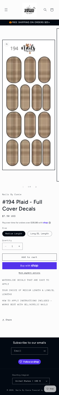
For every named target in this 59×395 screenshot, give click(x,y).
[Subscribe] (44, 351)
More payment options (29, 273)
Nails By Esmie (23, 390)
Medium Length (13, 233)
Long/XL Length (40, 233)
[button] (6, 9)
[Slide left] (23, 187)
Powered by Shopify (42, 390)
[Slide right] (36, 187)
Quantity (7, 240)
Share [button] (9, 320)
